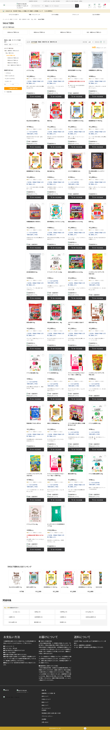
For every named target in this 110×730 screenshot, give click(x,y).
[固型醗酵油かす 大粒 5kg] (35, 175)
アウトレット (75, 14)
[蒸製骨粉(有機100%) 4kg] (56, 327)
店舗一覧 (44, 690)
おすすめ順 (34, 42)
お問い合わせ (45, 722)
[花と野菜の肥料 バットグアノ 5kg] (97, 175)
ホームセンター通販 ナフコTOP (10, 19)
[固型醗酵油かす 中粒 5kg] (97, 125)
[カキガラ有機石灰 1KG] (76, 175)
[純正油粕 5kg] (56, 175)
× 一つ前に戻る (8, 91)
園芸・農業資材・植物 (24, 19)
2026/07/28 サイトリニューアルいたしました (19, 11)
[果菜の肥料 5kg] (35, 327)
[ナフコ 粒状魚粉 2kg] (56, 377)
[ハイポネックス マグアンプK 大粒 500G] (35, 478)
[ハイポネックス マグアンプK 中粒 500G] (97, 276)
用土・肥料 (33, 19)
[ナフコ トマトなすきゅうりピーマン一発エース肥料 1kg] (76, 377)
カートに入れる (36, 96)
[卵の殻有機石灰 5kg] (35, 276)
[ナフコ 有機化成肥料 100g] (97, 478)
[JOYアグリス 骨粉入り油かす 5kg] (76, 327)
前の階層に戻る (16, 612)
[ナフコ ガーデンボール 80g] (56, 276)
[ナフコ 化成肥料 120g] (97, 427)
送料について (82, 637)
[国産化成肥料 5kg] (56, 74)
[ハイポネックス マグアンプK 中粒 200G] (97, 377)
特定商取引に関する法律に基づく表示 (51, 713)
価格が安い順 (45, 42)
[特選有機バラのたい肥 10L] (35, 427)
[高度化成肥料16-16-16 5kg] (76, 276)
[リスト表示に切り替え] (104, 42)
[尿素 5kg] (97, 226)
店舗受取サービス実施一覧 (48, 693)
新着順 (39, 42)
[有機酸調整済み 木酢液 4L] (35, 226)
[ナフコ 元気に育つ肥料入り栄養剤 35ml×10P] (76, 427)
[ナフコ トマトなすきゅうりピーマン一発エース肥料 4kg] (56, 478)
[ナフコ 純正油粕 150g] (35, 377)
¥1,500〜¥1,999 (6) (10, 78)
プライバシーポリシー (47, 716)
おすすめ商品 (55, 14)
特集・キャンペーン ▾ (34, 14)
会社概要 (44, 719)
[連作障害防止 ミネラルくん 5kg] (56, 226)
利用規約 (44, 710)
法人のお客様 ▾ (96, 14)
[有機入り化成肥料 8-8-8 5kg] (76, 125)
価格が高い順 (53, 42)
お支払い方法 (11, 637)
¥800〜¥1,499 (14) (9, 75)
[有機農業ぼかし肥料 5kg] (97, 74)
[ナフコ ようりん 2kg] (35, 528)
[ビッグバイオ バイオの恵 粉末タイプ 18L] (56, 528)
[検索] (77, 6)
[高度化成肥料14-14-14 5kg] (76, 226)
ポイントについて (46, 708)
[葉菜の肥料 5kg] (76, 478)
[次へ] (103, 582)
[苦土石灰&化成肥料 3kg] (35, 125)
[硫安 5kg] (56, 125)
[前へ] (6, 582)
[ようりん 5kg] (35, 74)
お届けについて (48, 637)
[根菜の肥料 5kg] (97, 327)
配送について (45, 702)
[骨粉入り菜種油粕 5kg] (56, 427)
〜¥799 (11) (8, 73)
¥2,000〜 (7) (8, 81)
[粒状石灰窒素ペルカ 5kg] (76, 74)
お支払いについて (46, 699)
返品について (45, 705)
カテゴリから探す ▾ (14, 14)
